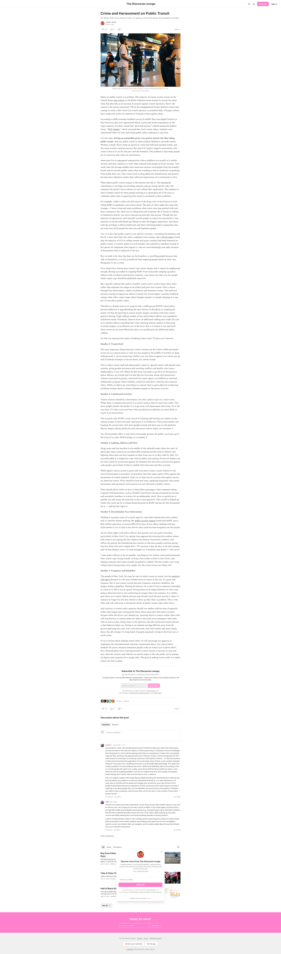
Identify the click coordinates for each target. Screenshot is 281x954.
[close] (161, 852)
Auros (107, 745)
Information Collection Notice (140, 892)
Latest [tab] (109, 847)
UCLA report (167, 237)
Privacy (139, 938)
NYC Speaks (114, 129)
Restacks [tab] (115, 725)
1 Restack (126, 701)
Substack (129, 949)
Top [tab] (103, 847)
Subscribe (263, 4)
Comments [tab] (106, 725)
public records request (145, 520)
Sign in (274, 4)
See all (105, 905)
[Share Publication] (254, 4)
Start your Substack (134, 944)
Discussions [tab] (117, 847)
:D (106, 802)
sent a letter (119, 100)
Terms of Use (151, 890)
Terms (146, 938)
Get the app (151, 944)
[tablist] (110, 724)
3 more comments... (108, 836)
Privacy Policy (157, 892)
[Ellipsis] (179, 745)
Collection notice (155, 938)
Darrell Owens (111, 22)
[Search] (249, 4)
